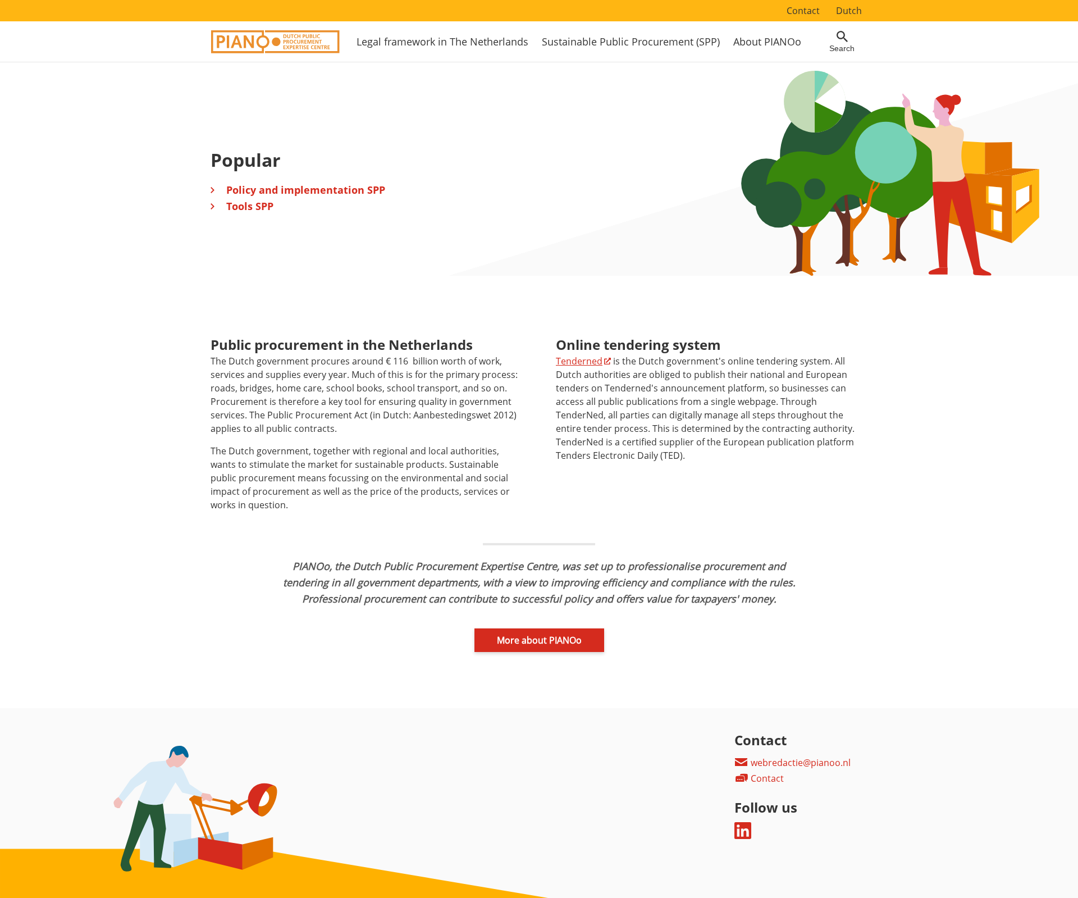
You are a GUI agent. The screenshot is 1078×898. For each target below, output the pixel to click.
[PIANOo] (275, 50)
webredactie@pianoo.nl (799, 762)
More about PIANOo (539, 640)
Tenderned (579, 361)
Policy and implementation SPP (305, 190)
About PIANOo (767, 41)
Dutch (849, 10)
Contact (803, 10)
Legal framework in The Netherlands (442, 41)
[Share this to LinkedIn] (742, 835)
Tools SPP (249, 206)
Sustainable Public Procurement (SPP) (631, 41)
